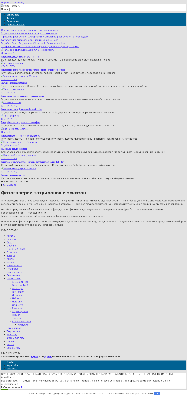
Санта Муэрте (14, 272)
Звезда (11, 255)
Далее (12, 185)
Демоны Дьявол (16, 249)
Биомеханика (20, 282)
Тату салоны (13, 21)
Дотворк (17, 295)
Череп (10, 344)
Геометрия (18, 292)
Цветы (10, 341)
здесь (48, 356)
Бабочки (12, 239)
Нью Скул (17, 301)
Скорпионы (13, 275)
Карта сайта (12, 365)
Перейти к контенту (12, 2)
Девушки (12, 245)
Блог (9, 242)
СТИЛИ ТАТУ (14, 278)
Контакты (12, 368)
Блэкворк (17, 288)
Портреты (12, 268)
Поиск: (5, 9)
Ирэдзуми (23, 324)
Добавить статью (16, 24)
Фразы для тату (15, 338)
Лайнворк (18, 298)
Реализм (17, 308)
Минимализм (14, 265)
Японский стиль (21, 321)
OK (157, 394)
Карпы (10, 259)
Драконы (12, 252)
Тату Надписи (20, 311)
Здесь (34, 356)
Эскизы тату (13, 14)
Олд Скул (17, 305)
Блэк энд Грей (20, 285)
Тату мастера (14, 328)
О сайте (10, 362)
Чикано (16, 318)
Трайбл (16, 315)
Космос (11, 262)
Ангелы (11, 236)
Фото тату (11, 18)
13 (7, 185)
